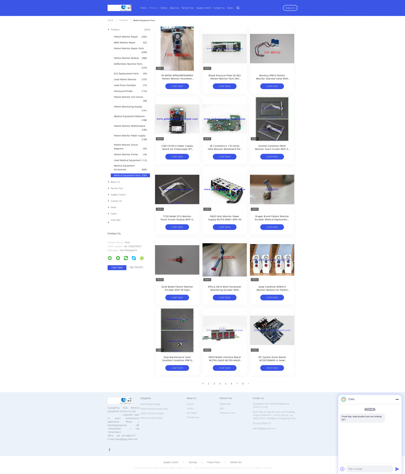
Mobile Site (236, 462)
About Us (174, 7)
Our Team (192, 412)
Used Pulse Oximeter (130, 85)
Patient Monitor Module (130, 58)
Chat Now (115, 219)
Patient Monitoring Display (130, 108)
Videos (164, 7)
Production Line (227, 412)
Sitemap (193, 462)
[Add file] (342, 468)
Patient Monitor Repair (130, 36)
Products (153, 7)
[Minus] (397, 399)
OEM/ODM (225, 403)
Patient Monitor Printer (130, 154)
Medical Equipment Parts (130, 175)
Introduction (193, 417)
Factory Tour (188, 7)
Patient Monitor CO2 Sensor (130, 98)
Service (190, 408)
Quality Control (203, 7)
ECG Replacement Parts (130, 73)
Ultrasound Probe (130, 91)
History (190, 403)
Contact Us (219, 7)
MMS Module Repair (130, 42)
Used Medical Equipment (130, 160)
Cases (114, 213)
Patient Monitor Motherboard (130, 127)
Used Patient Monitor (130, 79)
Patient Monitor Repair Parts (130, 50)
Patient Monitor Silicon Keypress (130, 146)
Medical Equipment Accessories (130, 167)
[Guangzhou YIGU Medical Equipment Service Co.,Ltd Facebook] (109, 450)
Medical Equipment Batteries (130, 118)
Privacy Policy (213, 462)
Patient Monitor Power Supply (130, 137)
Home (143, 7)
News (230, 7)
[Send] (397, 468)
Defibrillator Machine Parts (130, 65)
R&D (222, 408)
